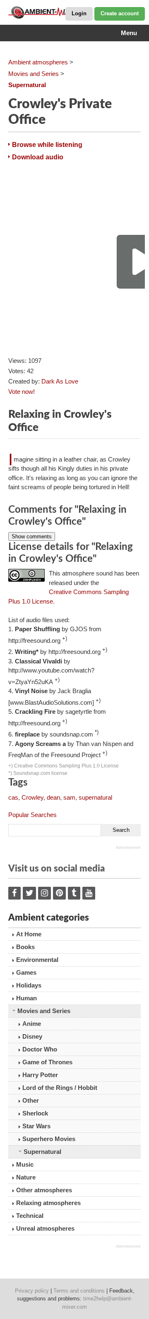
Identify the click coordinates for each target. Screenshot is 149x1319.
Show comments (32, 536)
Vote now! (21, 391)
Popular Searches (32, 814)
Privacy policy (32, 1291)
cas (13, 797)
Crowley (32, 797)
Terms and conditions (79, 1291)
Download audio (37, 157)
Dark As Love (59, 381)
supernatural (95, 797)
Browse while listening (47, 144)
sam (69, 797)
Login (79, 13)
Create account (120, 13)
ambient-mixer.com (49, 12)
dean (53, 797)
